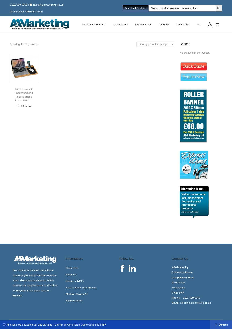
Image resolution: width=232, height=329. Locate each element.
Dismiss (223, 324)
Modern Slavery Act (77, 294)
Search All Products (135, 8)
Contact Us (72, 268)
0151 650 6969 (18, 4)
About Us (71, 274)
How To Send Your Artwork (81, 287)
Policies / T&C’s (75, 281)
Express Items (74, 300)
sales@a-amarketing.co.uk (48, 4)
